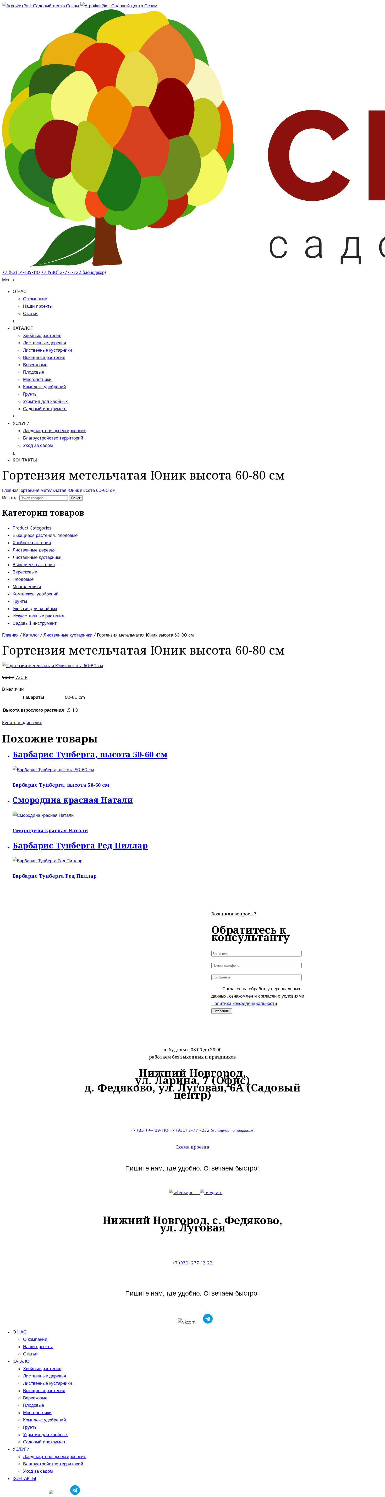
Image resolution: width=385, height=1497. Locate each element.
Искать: (10, 497)
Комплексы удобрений (36, 593)
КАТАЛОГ (23, 328)
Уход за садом (38, 445)
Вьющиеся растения (44, 357)
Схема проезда (192, 1147)
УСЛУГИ (21, 1449)
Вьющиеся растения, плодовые (45, 535)
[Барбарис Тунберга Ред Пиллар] (47, 860)
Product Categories (32, 528)
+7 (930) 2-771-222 (212, 1130)
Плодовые (33, 372)
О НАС (19, 1332)
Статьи (30, 313)
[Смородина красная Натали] (43, 815)
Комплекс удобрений (44, 386)
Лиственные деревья (44, 342)
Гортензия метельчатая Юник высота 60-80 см (67, 490)
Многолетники (37, 379)
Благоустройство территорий (53, 438)
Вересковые (35, 364)
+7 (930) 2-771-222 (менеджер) (73, 272)
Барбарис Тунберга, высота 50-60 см (61, 785)
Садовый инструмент (45, 408)
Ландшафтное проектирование (54, 430)
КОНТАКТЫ (25, 460)
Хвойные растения (42, 335)
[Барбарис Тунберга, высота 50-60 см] (53, 769)
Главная (10, 490)
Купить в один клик (22, 722)
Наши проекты (38, 306)
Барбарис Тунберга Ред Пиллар (55, 876)
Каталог (31, 635)
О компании (35, 298)
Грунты (30, 394)
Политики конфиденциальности (244, 1003)
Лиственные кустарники (47, 350)
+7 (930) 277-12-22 (192, 1262)
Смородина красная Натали (50, 830)
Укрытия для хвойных (45, 401)
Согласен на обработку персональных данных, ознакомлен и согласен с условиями (257, 996)
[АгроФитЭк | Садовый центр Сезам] (79, 5)
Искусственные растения (38, 615)
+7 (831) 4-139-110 (21, 272)
